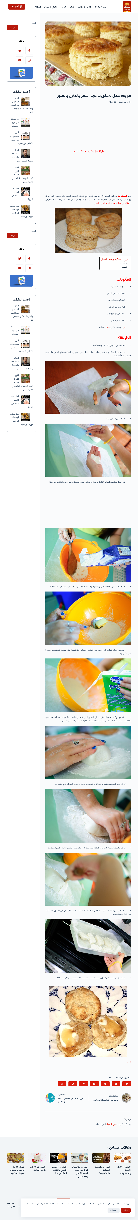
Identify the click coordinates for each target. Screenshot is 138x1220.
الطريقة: (124, 266)
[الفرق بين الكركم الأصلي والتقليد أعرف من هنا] (58, 1157)
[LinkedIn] (94, 1083)
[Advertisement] (88, 127)
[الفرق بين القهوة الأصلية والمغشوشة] (101, 1157)
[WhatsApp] (72, 1083)
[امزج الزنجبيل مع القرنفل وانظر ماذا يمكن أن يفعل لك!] (25, 101)
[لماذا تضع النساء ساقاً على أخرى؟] (25, 191)
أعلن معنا (15, 6)
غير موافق (113, 1210)
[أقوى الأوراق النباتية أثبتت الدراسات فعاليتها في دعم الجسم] (25, 170)
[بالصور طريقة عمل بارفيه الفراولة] (37, 1157)
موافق (126, 1210)
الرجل (63, 6)
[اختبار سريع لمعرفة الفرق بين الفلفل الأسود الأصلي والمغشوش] (79, 1157)
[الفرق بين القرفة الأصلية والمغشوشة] (122, 1157)
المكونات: (123, 263)
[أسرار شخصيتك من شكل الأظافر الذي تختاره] (25, 136)
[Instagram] (29, 60)
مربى (123, 327)
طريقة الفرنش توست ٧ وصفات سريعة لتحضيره (16, 1170)
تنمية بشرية (100, 6)
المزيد (37, 6)
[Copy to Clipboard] (62, 1083)
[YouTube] (19, 60)
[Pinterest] (105, 1083)
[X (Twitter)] (116, 1083)
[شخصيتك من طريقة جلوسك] (25, 122)
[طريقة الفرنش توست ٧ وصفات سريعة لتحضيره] (15, 1157)
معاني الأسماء (50, 6)
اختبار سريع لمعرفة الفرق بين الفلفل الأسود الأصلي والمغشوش (79, 1171)
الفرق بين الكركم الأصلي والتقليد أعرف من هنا (59, 1170)
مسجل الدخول (112, 1124)
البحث (33, 23)
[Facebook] (126, 1083)
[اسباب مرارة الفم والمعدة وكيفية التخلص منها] (25, 153)
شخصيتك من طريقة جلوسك (14, 122)
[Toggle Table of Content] (125, 260)
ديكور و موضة (84, 6)
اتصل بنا (11, 1206)
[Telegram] (83, 1083)
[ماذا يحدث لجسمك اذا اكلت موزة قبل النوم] (25, 209)
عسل (108, 327)
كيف (72, 6)
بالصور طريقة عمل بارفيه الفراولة (37, 1168)
